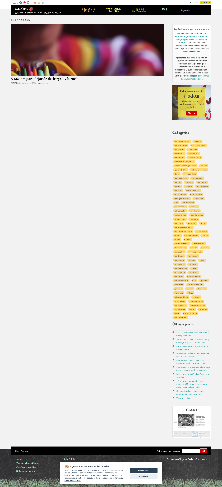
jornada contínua (181, 145)
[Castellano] (35, 3)
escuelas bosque (197, 215)
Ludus (21, 9)
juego (203, 260)
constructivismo (180, 194)
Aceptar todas (143, 470)
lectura (205, 235)
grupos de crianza (199, 145)
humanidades (202, 231)
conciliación (195, 211)
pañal (192, 309)
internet (188, 239)
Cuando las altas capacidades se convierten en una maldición (191, 392)
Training (139, 10)
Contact (24, 451)
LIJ (195, 280)
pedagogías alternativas (183, 227)
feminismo (193, 264)
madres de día (180, 207)
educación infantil (191, 313)
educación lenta (190, 174)
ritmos (190, 293)
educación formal (195, 157)
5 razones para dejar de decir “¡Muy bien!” (44, 79)
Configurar (143, 477)
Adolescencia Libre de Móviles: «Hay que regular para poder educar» (192, 341)
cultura (177, 239)
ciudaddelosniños (197, 301)
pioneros (204, 280)
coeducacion (193, 256)
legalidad (178, 190)
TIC (176, 203)
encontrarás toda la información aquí (195, 77)
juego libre (192, 223)
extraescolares (180, 215)
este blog (195, 57)
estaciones (179, 293)
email (185, 451)
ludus (177, 174)
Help (17, 451)
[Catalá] (39, 3)
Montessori (180, 36)
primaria (189, 186)
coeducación (179, 264)
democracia (179, 157)
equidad (204, 166)
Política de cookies (72, 480)
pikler (177, 313)
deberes (192, 260)
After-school (114, 10)
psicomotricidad (180, 170)
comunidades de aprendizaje (185, 166)
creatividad (194, 272)
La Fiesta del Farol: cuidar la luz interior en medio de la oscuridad (191, 362)
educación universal (182, 141)
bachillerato (179, 149)
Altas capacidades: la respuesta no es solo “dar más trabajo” (193, 355)
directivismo (179, 260)
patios (194, 268)
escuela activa (197, 194)
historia (178, 186)
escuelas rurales (194, 276)
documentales (194, 153)
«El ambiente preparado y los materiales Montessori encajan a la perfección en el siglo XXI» (191, 384)
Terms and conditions (27, 463)
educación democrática (183, 231)
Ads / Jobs (69, 459)
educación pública (181, 280)
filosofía (194, 248)
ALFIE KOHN (16, 83)
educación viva (202, 186)
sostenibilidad (180, 301)
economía (194, 219)
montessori (179, 276)
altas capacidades (181, 297)
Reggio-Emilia (188, 39)
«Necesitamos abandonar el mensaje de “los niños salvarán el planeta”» (193, 369)
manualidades (198, 178)
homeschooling (180, 248)
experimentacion (192, 235)
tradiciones (202, 289)
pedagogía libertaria (182, 198)
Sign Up (206, 3)
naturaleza (179, 285)
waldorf (190, 289)
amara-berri (199, 198)
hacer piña (179, 223)
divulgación (179, 153)
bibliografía (193, 149)
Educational (89, 10)
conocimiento (180, 272)
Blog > (14, 19)
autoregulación (180, 305)
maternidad (202, 182)
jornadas (198, 141)
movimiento (179, 256)
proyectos (178, 289)
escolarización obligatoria (184, 161)
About (19, 459)
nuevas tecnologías (198, 305)
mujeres (178, 182)
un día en (194, 207)
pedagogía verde (181, 178)
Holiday (25, 471)
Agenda (185, 10)
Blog (164, 9)
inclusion (197, 297)
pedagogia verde (196, 252)
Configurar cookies (26, 467)
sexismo (205, 248)
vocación (190, 182)
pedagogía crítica (193, 190)
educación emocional (199, 170)
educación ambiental (195, 285)
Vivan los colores (184, 398)
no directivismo (42, 83)
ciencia (177, 235)
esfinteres (203, 309)
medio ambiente (181, 268)
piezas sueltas (180, 211)
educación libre (188, 203)
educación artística (181, 244)
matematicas (179, 252)
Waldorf (191, 36)
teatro (203, 223)
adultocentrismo (181, 317)
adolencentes (180, 309)
